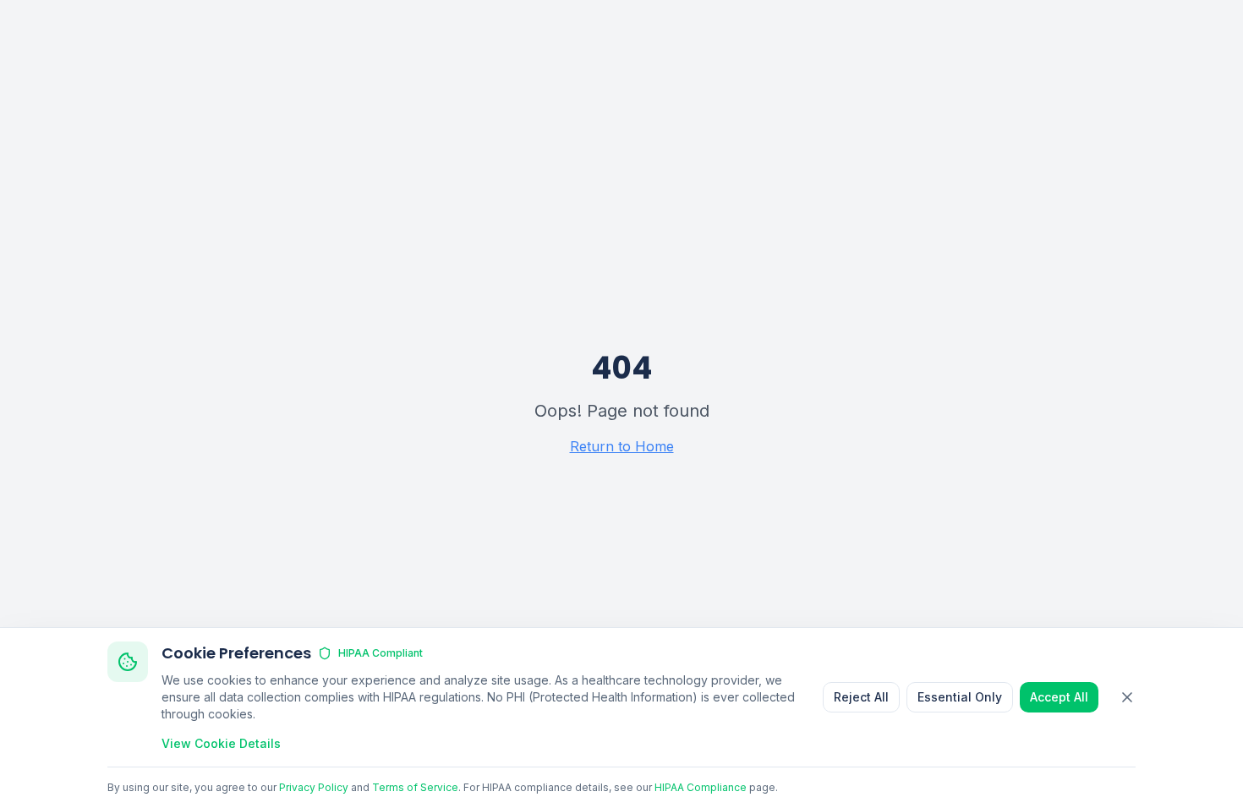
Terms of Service (415, 787)
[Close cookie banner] (1127, 697)
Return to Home (622, 446)
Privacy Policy (313, 787)
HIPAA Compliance (700, 787)
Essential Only (959, 697)
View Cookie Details (221, 743)
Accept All (1059, 697)
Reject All (861, 697)
